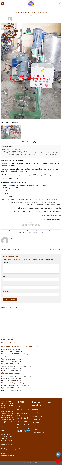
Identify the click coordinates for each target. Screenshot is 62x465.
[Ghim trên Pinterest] (35, 225)
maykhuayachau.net (7, 455)
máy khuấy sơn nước (27, 232)
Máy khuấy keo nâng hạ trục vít (11, 149)
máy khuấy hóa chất (43, 230)
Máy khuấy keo (6, 163)
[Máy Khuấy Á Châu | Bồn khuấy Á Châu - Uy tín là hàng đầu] (31, 3)
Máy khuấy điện (53, 249)
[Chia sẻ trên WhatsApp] (23, 225)
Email (4, 284)
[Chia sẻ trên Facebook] (26, 225)
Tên (4, 276)
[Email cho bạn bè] (32, 225)
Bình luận (6, 262)
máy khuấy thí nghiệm (38, 232)
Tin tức (31, 10)
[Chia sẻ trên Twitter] (29, 225)
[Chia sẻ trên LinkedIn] (38, 225)
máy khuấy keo (11, 182)
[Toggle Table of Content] (57, 147)
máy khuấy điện (34, 230)
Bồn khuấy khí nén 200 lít (11, 249)
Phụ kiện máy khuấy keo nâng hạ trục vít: (16, 151)
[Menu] (2, 3)
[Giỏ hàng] (59, 3)
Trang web (6, 291)
